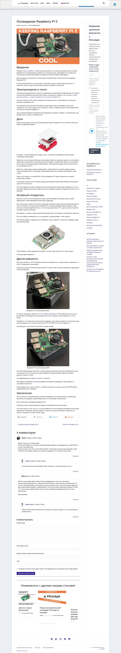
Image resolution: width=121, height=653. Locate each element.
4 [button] (46, 627)
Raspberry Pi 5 (91, 209)
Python (89, 204)
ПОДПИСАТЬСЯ (95, 151)
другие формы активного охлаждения (38, 378)
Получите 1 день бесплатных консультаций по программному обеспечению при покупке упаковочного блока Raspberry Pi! (63, 612)
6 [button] (49, 627)
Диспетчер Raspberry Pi (94, 212)
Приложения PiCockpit (93, 199)
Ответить (76, 456)
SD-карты (90, 222)
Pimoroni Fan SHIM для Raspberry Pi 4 (47, 314)
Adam (27, 461)
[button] (24, 416)
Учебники (89, 228)
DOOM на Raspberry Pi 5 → (71, 424)
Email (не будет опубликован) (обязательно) (30, 553)
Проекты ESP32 (91, 191)
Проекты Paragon (92, 196)
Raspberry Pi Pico (92, 215)
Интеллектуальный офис (94, 225)
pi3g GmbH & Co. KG (99, 651)
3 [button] (44, 627)
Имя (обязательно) (22, 546)
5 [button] (48, 627)
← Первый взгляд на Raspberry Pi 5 (27, 424)
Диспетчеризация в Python (95, 207)
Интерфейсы (91, 193)
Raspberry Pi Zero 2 (92, 220)
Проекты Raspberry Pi (93, 217)
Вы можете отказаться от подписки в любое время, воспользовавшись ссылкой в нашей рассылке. (94, 109)
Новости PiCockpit (92, 201)
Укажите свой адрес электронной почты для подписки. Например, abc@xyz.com (94, 81)
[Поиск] (103, 3)
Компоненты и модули (93, 188)
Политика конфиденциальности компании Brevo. (102, 144)
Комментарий (21, 523)
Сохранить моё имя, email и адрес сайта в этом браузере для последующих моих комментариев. (48, 569)
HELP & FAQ (34, 3)
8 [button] (53, 627)
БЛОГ (42, 3)
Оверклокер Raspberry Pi (94, 170)
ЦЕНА (48, 3)
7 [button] (51, 627)
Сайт (18, 561)
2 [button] (42, 627)
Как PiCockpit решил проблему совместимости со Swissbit (95, 241)
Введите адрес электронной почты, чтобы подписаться (94, 68)
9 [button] (55, 627)
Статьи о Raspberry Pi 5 (29, 71)
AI (87, 185)
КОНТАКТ (55, 3)
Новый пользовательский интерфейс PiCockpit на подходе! (30, 610)
